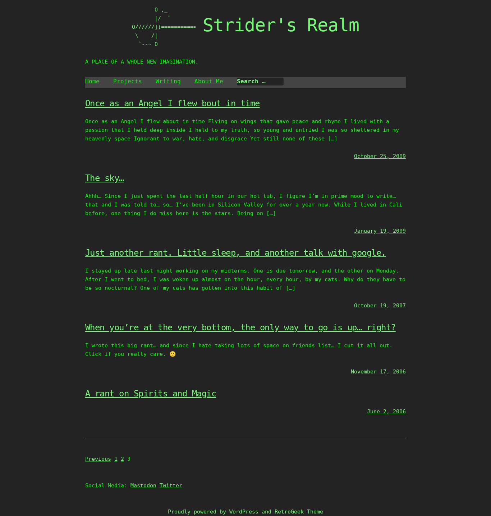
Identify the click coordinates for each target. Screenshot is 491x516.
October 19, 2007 (380, 305)
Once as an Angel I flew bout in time (172, 103)
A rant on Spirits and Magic (150, 394)
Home (92, 81)
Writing (168, 81)
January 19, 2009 (380, 231)
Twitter (171, 485)
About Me (208, 81)
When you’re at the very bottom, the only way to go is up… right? (240, 327)
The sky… (104, 178)
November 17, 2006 (378, 371)
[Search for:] (260, 81)
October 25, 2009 (380, 156)
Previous (98, 459)
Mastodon (143, 485)
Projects (127, 81)
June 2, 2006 (386, 411)
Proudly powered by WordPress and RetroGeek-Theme (245, 511)
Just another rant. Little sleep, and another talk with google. (235, 253)
